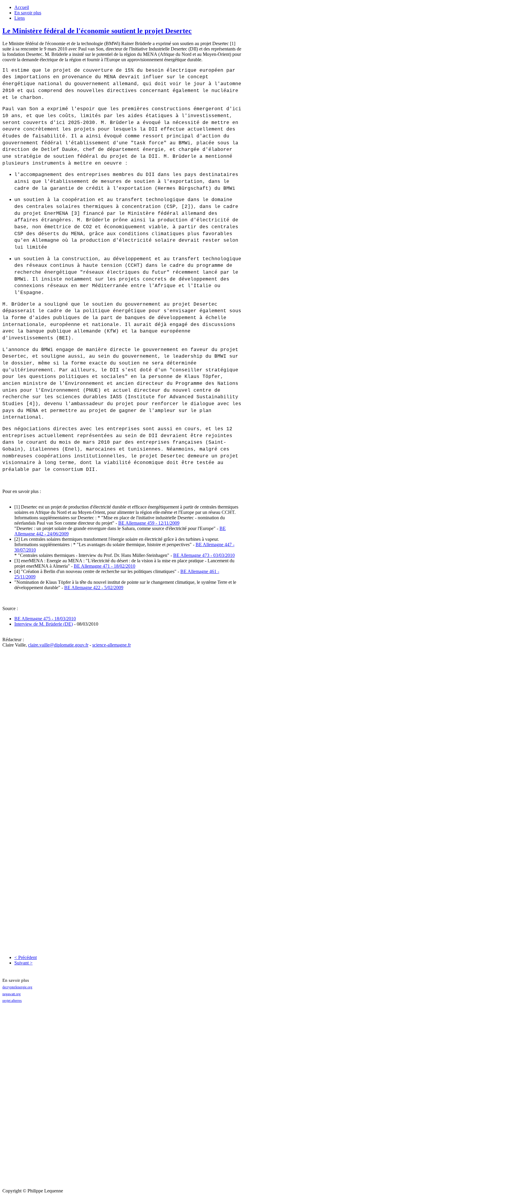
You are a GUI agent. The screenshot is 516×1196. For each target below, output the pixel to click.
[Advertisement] (26, 1098)
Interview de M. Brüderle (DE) (43, 624)
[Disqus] (121, 722)
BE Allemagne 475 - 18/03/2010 (45, 618)
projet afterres (12, 1001)
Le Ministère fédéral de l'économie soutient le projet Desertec (97, 31)
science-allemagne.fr (111, 644)
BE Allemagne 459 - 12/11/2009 (148, 523)
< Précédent (25, 957)
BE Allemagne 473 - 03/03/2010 (204, 555)
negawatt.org (11, 994)
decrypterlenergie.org (17, 987)
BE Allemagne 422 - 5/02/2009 (93, 587)
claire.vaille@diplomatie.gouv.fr (58, 644)
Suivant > (23, 962)
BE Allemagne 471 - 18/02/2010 (104, 566)
